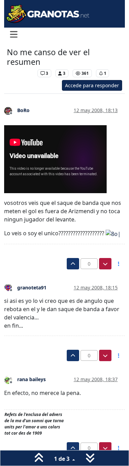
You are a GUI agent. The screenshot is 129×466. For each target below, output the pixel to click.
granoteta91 (31, 287)
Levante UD (20, 73)
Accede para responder (92, 85)
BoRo (23, 110)
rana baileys (31, 379)
